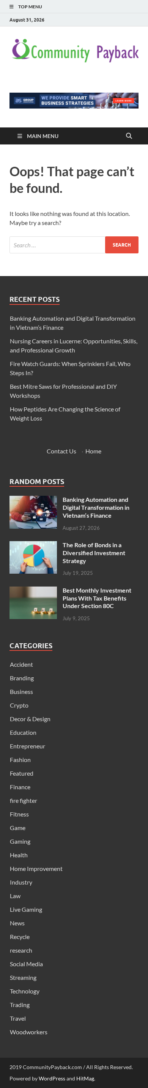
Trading (20, 1004)
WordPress (52, 1078)
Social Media (26, 963)
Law (15, 895)
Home (93, 451)
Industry (21, 882)
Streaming (23, 977)
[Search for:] (74, 244)
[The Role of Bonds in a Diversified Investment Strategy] (33, 545)
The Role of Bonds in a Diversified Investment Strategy (94, 552)
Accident (21, 664)
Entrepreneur (27, 746)
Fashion (20, 759)
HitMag (85, 1078)
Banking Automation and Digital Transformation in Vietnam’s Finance (96, 507)
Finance (20, 786)
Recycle (20, 936)
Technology (24, 991)
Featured (21, 773)
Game (17, 827)
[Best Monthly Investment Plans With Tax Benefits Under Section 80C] (33, 590)
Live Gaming (26, 909)
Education (23, 732)
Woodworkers (28, 1031)
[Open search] (129, 136)
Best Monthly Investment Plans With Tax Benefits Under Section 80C (97, 598)
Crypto (19, 705)
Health (19, 854)
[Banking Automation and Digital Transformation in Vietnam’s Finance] (33, 500)
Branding (22, 677)
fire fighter (23, 800)
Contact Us (61, 451)
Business (21, 691)
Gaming (20, 841)
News (17, 923)
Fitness (19, 814)
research (21, 950)
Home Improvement (36, 868)
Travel (18, 1018)
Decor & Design (30, 718)
